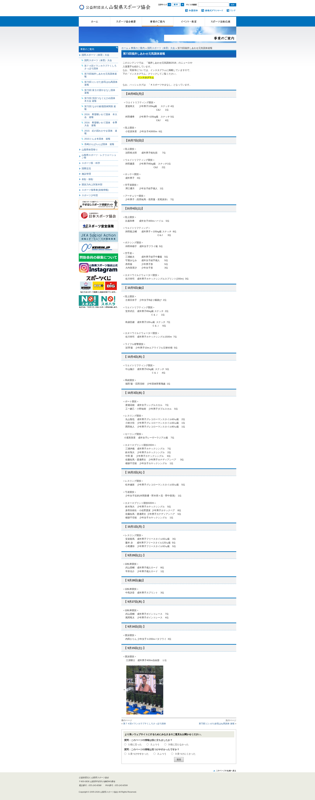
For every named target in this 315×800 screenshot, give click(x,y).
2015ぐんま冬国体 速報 (97, 138)
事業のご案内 (138, 48)
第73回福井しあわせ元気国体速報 (100, 75)
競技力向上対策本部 (92, 184)
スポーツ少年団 (90, 195)
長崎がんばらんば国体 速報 (99, 144)
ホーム (124, 48)
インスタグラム (146, 77)
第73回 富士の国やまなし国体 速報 (100, 91)
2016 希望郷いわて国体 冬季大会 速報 (100, 124)
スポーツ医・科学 (91, 163)
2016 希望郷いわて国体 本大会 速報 (100, 115)
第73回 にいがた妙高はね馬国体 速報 (216, 724)
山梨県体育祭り (90, 149)
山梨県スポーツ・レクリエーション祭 (99, 156)
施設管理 (86, 174)
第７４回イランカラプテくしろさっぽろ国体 (144, 724)
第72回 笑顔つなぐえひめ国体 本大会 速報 (99, 99)
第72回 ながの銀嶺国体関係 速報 (100, 107)
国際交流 (86, 168)
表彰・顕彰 (87, 179)
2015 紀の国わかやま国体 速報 (100, 132)
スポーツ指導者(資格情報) (95, 190)
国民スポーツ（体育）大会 (161, 48)
